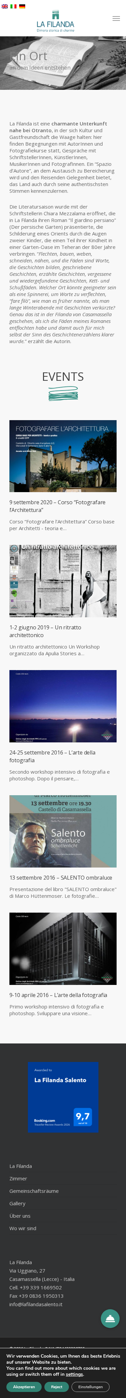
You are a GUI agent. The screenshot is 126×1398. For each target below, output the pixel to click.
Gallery (17, 1203)
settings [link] (74, 1374)
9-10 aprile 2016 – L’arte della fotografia (58, 995)
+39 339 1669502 (41, 1287)
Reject (56, 1387)
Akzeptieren (24, 1387)
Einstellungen (90, 1387)
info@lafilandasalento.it (35, 1304)
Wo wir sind (22, 1228)
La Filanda (20, 1166)
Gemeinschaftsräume (34, 1190)
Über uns (20, 1215)
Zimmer (18, 1178)
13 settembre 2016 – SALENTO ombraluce (61, 877)
